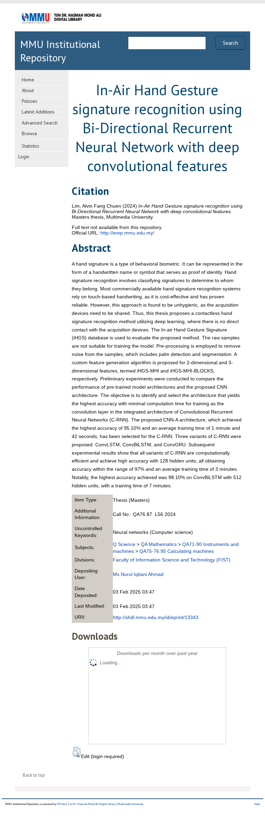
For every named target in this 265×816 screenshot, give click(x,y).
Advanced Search (40, 123)
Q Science (124, 544)
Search (230, 42)
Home (28, 80)
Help (257, 804)
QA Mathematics (159, 544)
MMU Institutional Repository (60, 50)
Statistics (30, 146)
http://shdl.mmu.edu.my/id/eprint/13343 (155, 617)
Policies (29, 101)
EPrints (61, 804)
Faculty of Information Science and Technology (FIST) (171, 560)
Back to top (34, 775)
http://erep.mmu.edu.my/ (127, 233)
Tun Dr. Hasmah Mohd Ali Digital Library (92, 804)
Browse (29, 133)
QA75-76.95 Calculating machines (176, 551)
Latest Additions (38, 112)
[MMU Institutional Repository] (61, 30)
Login (23, 156)
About (28, 90)
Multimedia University (131, 804)
